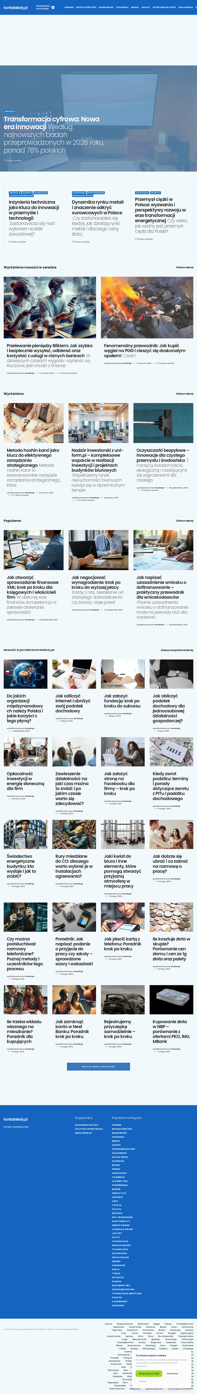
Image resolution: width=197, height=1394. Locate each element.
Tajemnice (118, 1177)
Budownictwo (121, 1285)
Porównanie (119, 1301)
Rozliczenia (116, 1364)
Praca (116, 1269)
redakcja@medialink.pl (68, 1329)
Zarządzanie (114, 1361)
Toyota (117, 1205)
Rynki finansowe (96, 193)
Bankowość (119, 1133)
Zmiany (116, 1261)
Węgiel (116, 1141)
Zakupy (116, 1145)
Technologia (40, 193)
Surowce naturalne (82, 195)
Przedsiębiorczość (123, 1149)
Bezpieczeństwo (122, 1129)
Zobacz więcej (184, 267)
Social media (120, 1157)
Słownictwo (120, 1181)
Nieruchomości (121, 1245)
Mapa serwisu (83, 1133)
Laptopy (117, 1233)
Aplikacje (118, 1277)
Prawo (116, 1169)
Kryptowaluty (121, 1221)
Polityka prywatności (89, 1129)
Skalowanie (119, 1153)
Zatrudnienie (123, 1355)
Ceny (115, 1201)
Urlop (123, 1367)
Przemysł (27, 193)
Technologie (120, 1249)
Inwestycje (119, 1193)
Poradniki (118, 1137)
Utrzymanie (187, 1345)
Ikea (126, 1370)
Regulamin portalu (87, 1125)
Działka (116, 1281)
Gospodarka (79, 193)
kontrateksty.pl (16, 7)
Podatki (117, 1297)
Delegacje (117, 1376)
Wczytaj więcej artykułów (98, 1066)
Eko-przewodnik (122, 1217)
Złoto (116, 1237)
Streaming (150, 1345)
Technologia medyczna (21, 195)
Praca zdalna (120, 1257)
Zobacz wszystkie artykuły (177, 650)
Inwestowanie (121, 1225)
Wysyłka (117, 1213)
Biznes (116, 1165)
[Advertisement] (98, 43)
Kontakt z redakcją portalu (16, 1127)
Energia (173, 1345)
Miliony (119, 1345)
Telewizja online (122, 1229)
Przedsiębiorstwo (123, 1289)
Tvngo (116, 1273)
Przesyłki (115, 1358)
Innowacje (10, 111)
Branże (116, 1189)
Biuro (125, 1383)
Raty (115, 1373)
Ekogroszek (119, 1253)
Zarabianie (118, 1265)
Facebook (118, 1161)
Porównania (120, 1185)
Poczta (116, 1209)
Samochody (119, 1173)
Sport (162, 1345)
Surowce (117, 1197)
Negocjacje (113, 1383)
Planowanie (113, 1370)
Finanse (116, 1125)
